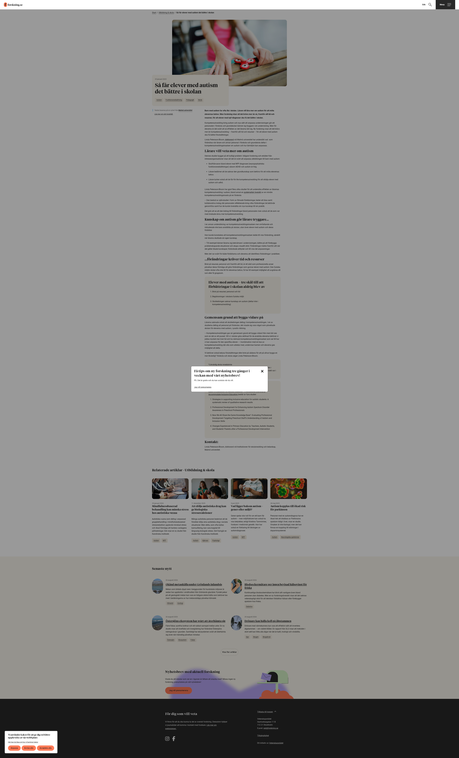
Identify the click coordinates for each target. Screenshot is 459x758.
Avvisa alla (28, 748)
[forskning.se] (11, 4)
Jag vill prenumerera (202, 387)
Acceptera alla (46, 748)
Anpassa (14, 748)
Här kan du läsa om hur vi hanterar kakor (23, 742)
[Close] (262, 371)
